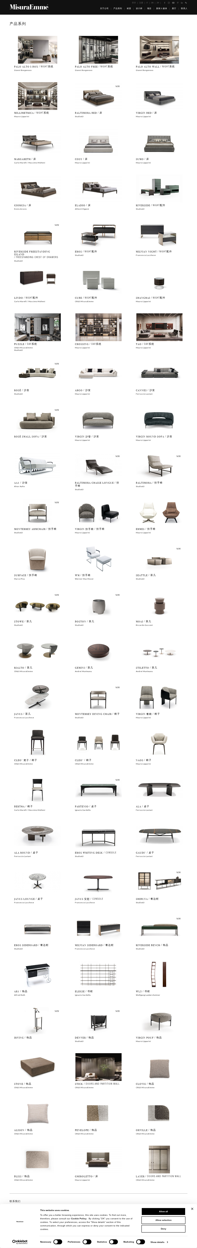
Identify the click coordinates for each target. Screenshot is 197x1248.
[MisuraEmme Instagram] (169, 3)
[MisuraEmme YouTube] (173, 3)
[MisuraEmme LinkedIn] (182, 3)
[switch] (87, 1241)
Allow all (163, 1211)
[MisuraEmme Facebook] (164, 3)
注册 (141, 3)
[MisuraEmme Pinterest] (178, 3)
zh (158, 3)
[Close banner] (192, 1209)
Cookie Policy (79, 1218)
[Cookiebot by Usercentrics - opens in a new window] (19, 1242)
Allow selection (163, 1220)
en (152, 3)
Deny (163, 1229)
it (147, 3)
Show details (157, 1242)
